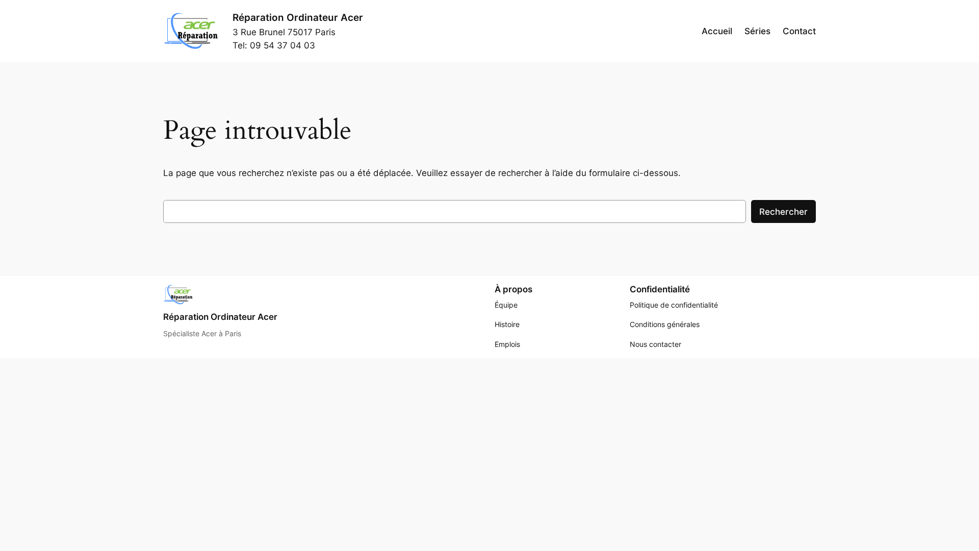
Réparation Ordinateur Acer (298, 17)
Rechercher (783, 212)
